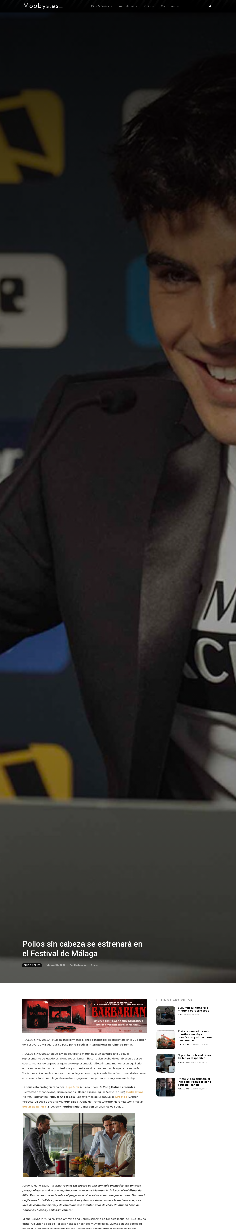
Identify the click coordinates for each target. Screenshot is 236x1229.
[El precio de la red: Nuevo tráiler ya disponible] (165, 1063)
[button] (210, 6)
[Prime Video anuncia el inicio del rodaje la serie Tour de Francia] (165, 1087)
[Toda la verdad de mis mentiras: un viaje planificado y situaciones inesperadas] (165, 1039)
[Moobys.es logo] (43, 6)
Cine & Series (32, 965)
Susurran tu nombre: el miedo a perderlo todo (193, 1009)
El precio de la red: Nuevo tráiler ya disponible (195, 1057)
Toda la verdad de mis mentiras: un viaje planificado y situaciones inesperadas (195, 1036)
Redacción (80, 965)
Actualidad (184, 1062)
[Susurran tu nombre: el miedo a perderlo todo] (165, 1015)
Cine (180, 1015)
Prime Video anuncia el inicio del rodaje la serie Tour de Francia (194, 1081)
